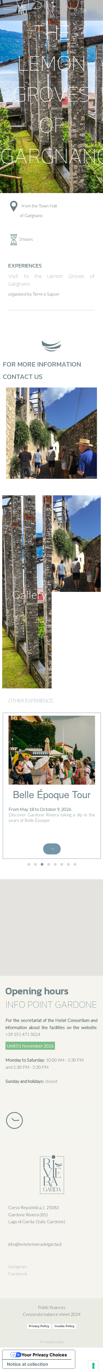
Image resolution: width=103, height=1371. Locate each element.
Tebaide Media (54, 1342)
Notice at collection (27, 1364)
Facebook (17, 1273)
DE (84, 10)
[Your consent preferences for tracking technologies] (93, 1366)
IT (75, 10)
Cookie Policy (64, 1326)
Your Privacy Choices (44, 1354)
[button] (29, 864)
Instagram (17, 1266)
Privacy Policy (39, 1326)
